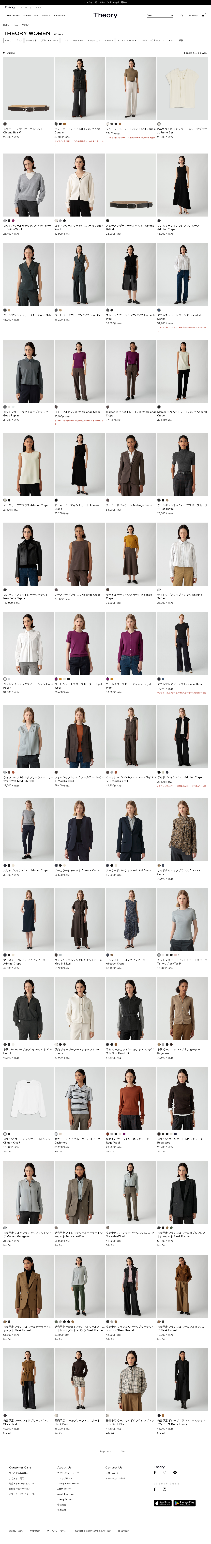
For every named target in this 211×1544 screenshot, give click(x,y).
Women (27, 15)
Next (123, 1451)
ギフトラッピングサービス (22, 1494)
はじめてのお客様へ (18, 1473)
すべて (8, 40)
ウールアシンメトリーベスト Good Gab (27, 315)
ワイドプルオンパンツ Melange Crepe (78, 411)
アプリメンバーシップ (68, 1473)
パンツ (18, 40)
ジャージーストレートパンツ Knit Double (131, 128)
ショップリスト (64, 1478)
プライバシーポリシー (57, 1531)
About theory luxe (65, 1494)
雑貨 (181, 40)
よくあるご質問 (16, 1478)
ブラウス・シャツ (49, 40)
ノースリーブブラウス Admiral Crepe (25, 505)
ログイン (181, 15)
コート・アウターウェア (152, 40)
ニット (65, 40)
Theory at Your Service (68, 1483)
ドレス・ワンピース (126, 40)
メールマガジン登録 (115, 1478)
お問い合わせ (112, 1473)
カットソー (78, 40)
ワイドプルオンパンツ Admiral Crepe (179, 777)
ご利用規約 (35, 1531)
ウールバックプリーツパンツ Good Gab (78, 315)
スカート (109, 40)
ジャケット (31, 40)
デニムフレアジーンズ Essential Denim (180, 684)
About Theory (63, 1489)
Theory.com (123, 1531)
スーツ (171, 40)
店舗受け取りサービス (19, 1489)
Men (36, 15)
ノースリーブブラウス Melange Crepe (78, 594)
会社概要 (61, 1504)
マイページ (193, 15)
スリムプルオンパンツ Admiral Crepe (25, 870)
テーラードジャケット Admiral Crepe (128, 870)
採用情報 (61, 1510)
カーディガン (94, 40)
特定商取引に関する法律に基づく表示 (93, 1531)
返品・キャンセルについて (22, 1483)
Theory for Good (65, 1499)
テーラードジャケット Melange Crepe (129, 505)
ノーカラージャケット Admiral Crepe (77, 870)
